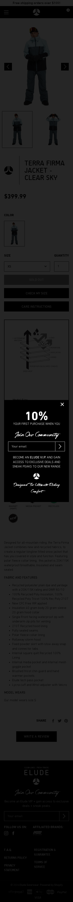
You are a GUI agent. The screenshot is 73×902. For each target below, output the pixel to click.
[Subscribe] (60, 446)
